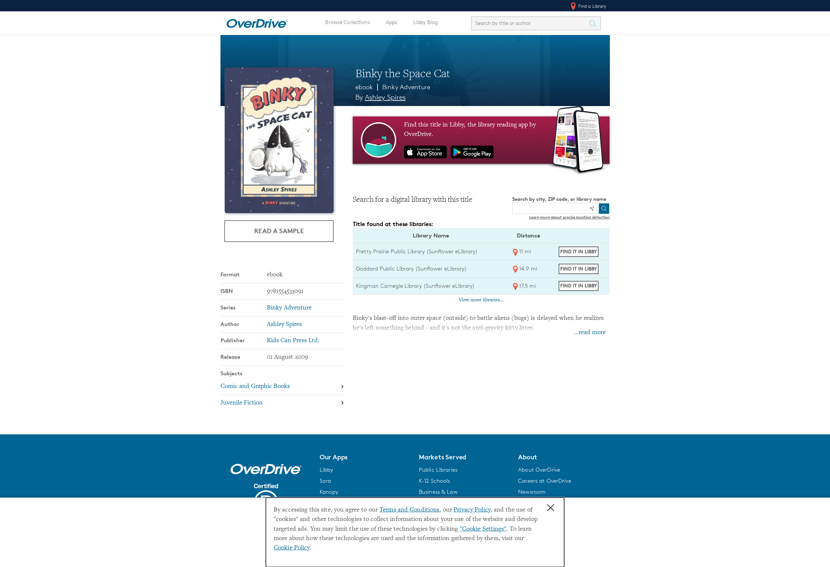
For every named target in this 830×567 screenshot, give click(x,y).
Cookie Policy (292, 548)
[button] (365, 457)
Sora (325, 480)
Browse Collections (347, 22)
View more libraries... (481, 300)
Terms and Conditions (409, 510)
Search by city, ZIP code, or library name (559, 199)
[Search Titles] (594, 23)
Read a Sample (279, 231)
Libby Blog (425, 22)
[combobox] (530, 23)
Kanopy (329, 492)
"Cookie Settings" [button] (483, 529)
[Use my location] (592, 208)
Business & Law (438, 492)
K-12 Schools (434, 480)
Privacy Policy (472, 510)
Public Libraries (438, 469)
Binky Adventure (406, 87)
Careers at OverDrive (544, 480)
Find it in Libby (578, 251)
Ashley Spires (385, 97)
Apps (391, 22)
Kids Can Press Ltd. (293, 341)
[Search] (604, 208)
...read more (590, 333)
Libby (326, 469)
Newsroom (532, 492)
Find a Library (592, 6)
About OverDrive (539, 469)
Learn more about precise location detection (569, 217)
